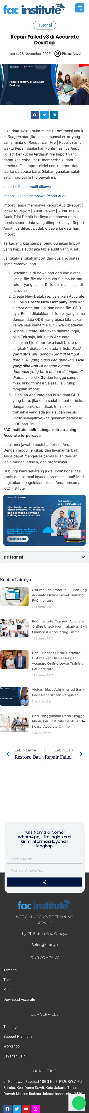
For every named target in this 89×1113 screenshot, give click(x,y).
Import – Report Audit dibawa (27, 187)
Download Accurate (19, 999)
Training (10, 1027)
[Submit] (44, 882)
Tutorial (45, 25)
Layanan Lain (14, 1056)
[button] (35, 115)
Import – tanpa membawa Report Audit (34, 196)
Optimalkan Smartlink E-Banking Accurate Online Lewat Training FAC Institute (59, 595)
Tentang (10, 970)
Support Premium (17, 1036)
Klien (7, 990)
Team (8, 980)
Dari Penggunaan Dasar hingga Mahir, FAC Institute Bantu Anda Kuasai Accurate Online (58, 721)
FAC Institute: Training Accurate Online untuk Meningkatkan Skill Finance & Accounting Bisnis (59, 626)
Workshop (11, 1046)
